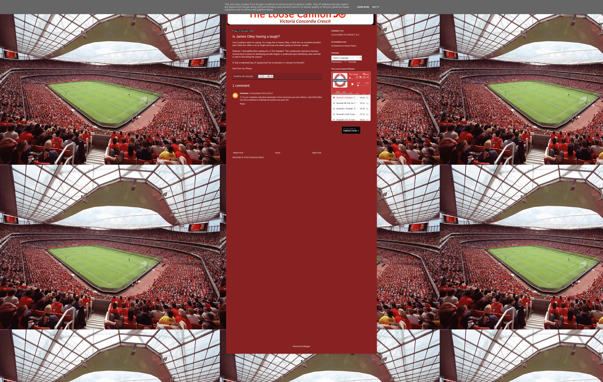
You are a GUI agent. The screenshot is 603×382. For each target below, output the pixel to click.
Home (277, 153)
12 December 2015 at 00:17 (261, 93)
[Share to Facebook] (268, 76)
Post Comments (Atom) (254, 157)
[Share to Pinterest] (271, 76)
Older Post (316, 153)
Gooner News (350, 46)
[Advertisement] (351, 184)
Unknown (244, 93)
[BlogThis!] (262, 76)
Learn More (363, 7)
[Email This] (259, 76)
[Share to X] (265, 76)
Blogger (306, 346)
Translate (352, 62)
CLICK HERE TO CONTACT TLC (345, 35)
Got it (375, 7)
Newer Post (238, 153)
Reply (242, 104)
